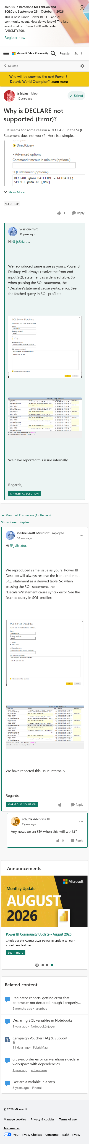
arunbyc (41, 1008)
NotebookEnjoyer (43, 1026)
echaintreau (39, 1070)
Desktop (13, 66)
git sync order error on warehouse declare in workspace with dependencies (48, 1061)
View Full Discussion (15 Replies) (28, 515)
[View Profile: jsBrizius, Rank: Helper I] (9, 96)
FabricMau (40, 1047)
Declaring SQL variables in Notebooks (42, 1020)
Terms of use (68, 1119)
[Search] (53, 53)
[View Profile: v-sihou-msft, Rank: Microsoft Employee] (10, 535)
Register (65, 53)
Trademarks (12, 1128)
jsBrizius (22, 93)
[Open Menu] (82, 66)
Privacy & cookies (43, 1119)
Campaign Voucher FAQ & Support (40, 1038)
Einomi (37, 1087)
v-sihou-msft (29, 229)
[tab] (42, 965)
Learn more (59, 81)
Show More (16, 192)
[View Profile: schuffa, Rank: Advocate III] (15, 821)
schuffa (27, 819)
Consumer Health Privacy (62, 1134)
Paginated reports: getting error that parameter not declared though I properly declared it (45, 1000)
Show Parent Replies (15, 522)
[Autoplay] (37, 965)
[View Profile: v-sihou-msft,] (12, 231)
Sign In (78, 53)
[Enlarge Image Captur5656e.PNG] (45, 418)
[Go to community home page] (30, 53)
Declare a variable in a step (34, 1081)
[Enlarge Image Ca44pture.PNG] (45, 347)
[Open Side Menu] (6, 53)
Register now (15, 37)
